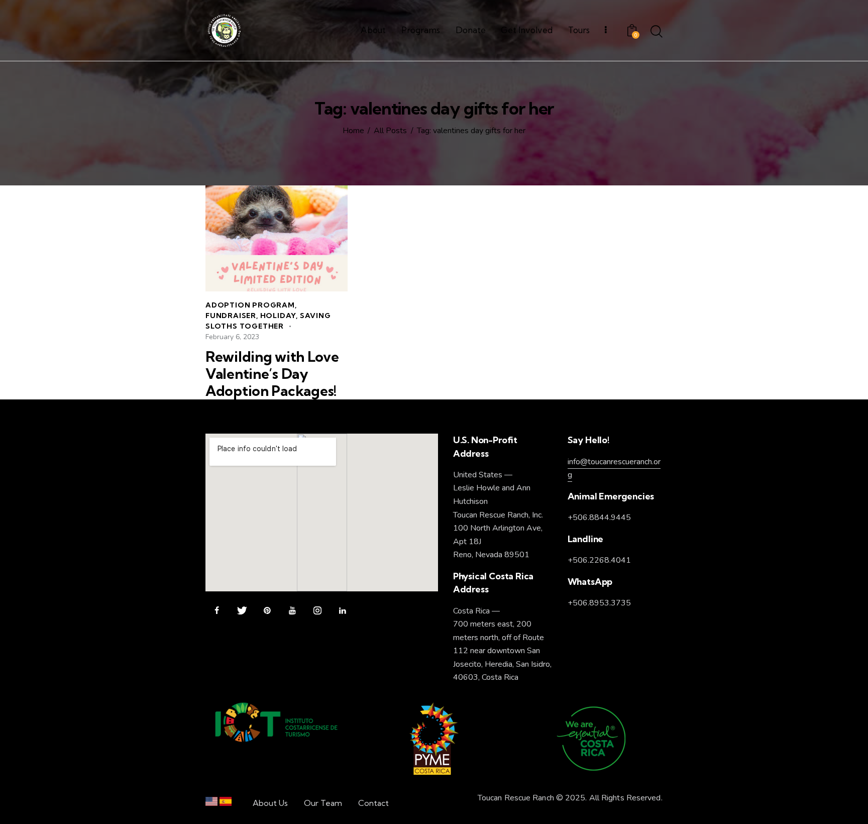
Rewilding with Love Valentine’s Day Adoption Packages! (272, 373)
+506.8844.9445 (599, 517)
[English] (211, 803)
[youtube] (292, 610)
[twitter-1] (242, 610)
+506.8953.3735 (599, 602)
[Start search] (656, 32)
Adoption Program (250, 305)
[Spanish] (226, 803)
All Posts (390, 131)
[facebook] (216, 610)
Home (353, 131)
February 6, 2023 (232, 337)
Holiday (278, 315)
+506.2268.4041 (599, 560)
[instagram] (317, 610)
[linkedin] (342, 610)
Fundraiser (230, 315)
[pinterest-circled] (267, 610)
